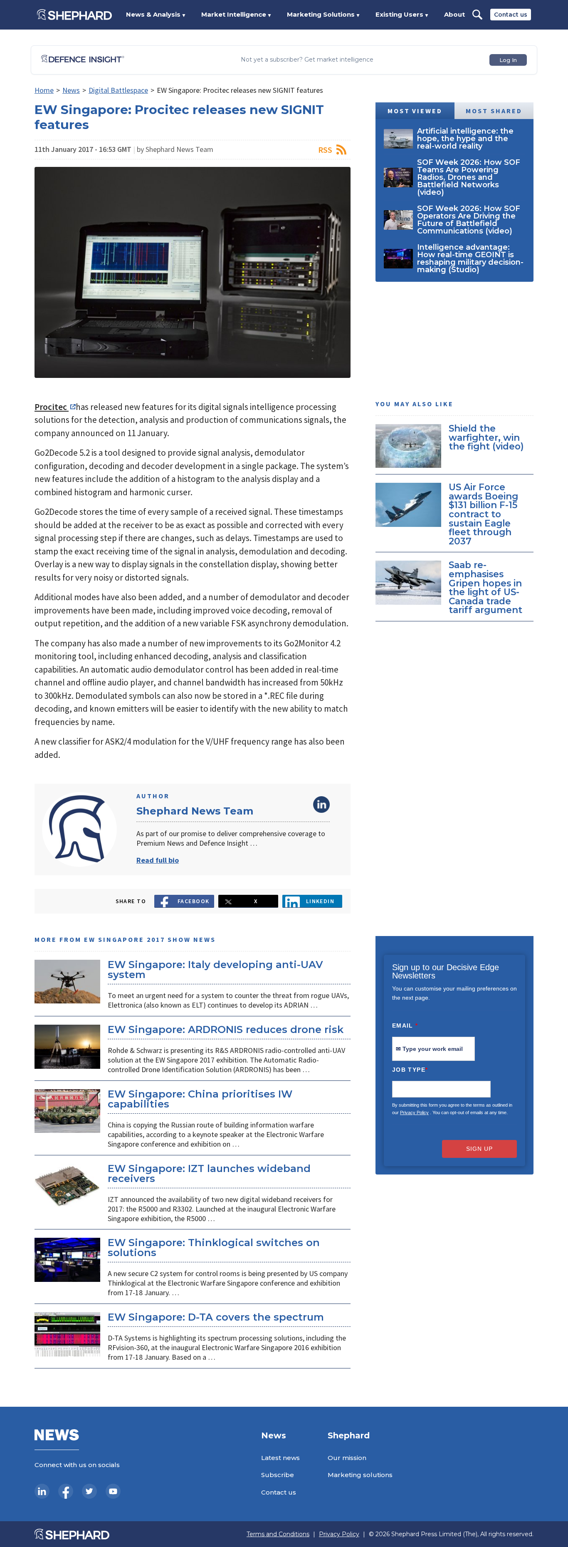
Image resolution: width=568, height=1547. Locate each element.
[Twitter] (89, 1491)
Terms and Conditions (278, 1534)
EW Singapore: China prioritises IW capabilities (200, 1099)
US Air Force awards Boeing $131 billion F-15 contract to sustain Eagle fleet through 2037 (483, 514)
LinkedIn (321, 804)
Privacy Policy (414, 1112)
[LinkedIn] (42, 1491)
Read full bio (157, 860)
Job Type (410, 1069)
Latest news (280, 1458)
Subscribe (277, 1475)
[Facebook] (65, 1491)
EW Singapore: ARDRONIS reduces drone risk (225, 1029)
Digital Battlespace (118, 90)
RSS (325, 149)
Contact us (510, 14)
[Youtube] (113, 1491)
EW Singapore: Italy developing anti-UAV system (215, 969)
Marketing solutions (360, 1475)
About (454, 14)
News (71, 90)
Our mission (347, 1458)
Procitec (52, 406)
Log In (508, 60)
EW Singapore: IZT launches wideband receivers (209, 1173)
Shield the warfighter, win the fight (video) (486, 437)
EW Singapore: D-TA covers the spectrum (216, 1317)
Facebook (194, 901)
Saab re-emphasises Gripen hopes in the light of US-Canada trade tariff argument (485, 587)
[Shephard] (74, 14)
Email (405, 1025)
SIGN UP (479, 1148)
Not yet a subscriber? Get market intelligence (307, 59)
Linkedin (320, 901)
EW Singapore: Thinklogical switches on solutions (214, 1248)
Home (44, 90)
